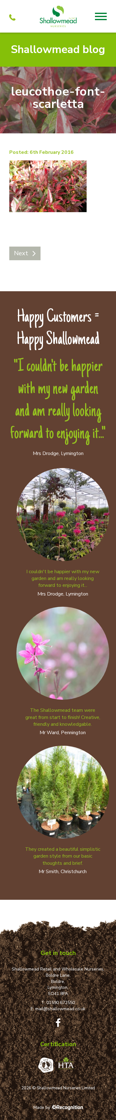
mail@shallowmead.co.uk (60, 1009)
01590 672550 (60, 1003)
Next (21, 253)
